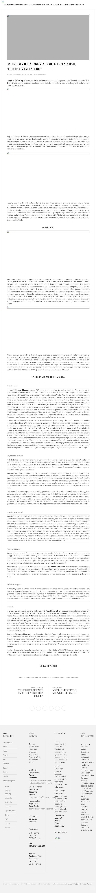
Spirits (5, 772)
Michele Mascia (58, 677)
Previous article (30, 691)
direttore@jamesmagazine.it (40, 780)
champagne (60, 752)
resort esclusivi (61, 760)
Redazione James (24, 74)
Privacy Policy (73, 884)
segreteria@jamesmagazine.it (41, 809)
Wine (5, 747)
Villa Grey (74, 677)
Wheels (8, 828)
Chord (7, 824)
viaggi (65, 757)
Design (5, 776)
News (7, 786)
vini (61, 754)
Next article (65, 690)
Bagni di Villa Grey (31, 677)
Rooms (6, 764)
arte (65, 754)
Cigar (5, 768)
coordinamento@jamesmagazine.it (43, 797)
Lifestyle (8, 798)
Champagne (7, 742)
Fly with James (11, 811)
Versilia (67, 677)
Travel (5, 755)
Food (35, 74)
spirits (57, 762)
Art (4, 759)
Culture (8, 807)
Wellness (8, 802)
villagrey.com (48, 666)
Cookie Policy (86, 884)
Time (7, 815)
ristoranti (58, 757)
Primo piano (42, 74)
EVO (6, 819)
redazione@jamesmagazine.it (41, 783)
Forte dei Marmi (45, 677)
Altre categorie (9, 781)
